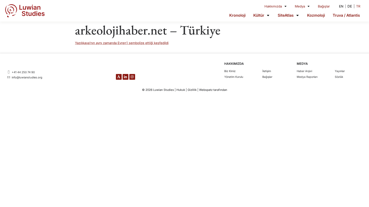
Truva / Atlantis (346, 15)
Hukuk (180, 90)
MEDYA (302, 64)
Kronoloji (237, 15)
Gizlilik (192, 90)
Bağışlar (324, 6)
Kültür (258, 15)
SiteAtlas (286, 15)
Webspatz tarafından (213, 90)
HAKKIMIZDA (234, 64)
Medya (300, 6)
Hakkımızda (273, 6)
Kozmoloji (316, 15)
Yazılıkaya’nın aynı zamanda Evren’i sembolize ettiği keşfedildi (122, 43)
